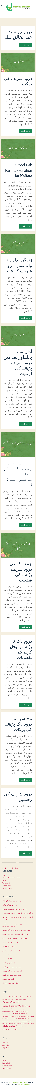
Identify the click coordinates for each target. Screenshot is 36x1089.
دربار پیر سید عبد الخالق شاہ (11, 901)
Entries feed (6, 1063)
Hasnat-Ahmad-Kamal (7, 1014)
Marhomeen (11, 1018)
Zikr (15, 1029)
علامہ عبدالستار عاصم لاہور (11, 950)
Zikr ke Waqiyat (7, 888)
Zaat (11, 1029)
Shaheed (32, 1023)
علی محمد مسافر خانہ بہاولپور (12, 971)
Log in (4, 1060)
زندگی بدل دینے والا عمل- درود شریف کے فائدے (17, 913)
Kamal (32, 1016)
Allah (11, 996)
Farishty (22, 1009)
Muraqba (27, 1018)
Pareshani (14, 1021)
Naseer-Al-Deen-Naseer (6, 1021)
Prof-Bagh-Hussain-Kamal (22, 1021)
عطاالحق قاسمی (8, 959)
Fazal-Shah (27, 1009)
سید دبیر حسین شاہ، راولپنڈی (12, 967)
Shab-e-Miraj (26, 1023)
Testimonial (6, 883)
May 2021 (5, 1048)
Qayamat (4, 1023)
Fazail (4, 880)
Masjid (15, 1018)
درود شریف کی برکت (9, 905)
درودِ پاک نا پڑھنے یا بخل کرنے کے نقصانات (15, 934)
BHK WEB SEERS (24, 1084)
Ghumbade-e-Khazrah (6, 1011)
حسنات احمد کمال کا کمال (11, 983)
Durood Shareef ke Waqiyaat (11, 878)
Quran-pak (10, 1023)
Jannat (28, 1016)
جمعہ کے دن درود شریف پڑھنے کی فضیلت (16, 930)
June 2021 (5, 1045)
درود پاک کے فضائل (8, 946)
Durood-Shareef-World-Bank (16, 1006)
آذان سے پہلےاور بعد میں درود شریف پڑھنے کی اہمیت (17, 918)
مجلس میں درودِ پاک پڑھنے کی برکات (14, 938)
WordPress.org (7, 1068)
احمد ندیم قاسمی (8, 979)
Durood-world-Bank (8, 1009)
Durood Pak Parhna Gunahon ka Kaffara (14, 909)
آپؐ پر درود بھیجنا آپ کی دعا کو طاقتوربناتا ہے (15, 925)
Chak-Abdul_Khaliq (6, 999)
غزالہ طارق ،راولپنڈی (9, 963)
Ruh (14, 1023)
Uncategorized (6, 885)
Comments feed (7, 1066)
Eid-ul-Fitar (17, 1009)
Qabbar (29, 1021)
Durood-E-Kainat (22, 999)
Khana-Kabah (5, 1018)
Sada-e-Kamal (20, 1023)
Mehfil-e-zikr (21, 1018)
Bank (21, 996)
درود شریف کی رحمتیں (10, 942)
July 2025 (5, 1042)
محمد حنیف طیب (8, 955)
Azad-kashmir (16, 996)
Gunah (13, 1011)
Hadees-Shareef (24, 1011)
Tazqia (25, 1026)
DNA (12, 999)
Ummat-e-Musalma (6, 1029)
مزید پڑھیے (25, 44)
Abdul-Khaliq (5, 996)
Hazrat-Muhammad (20, 1014)
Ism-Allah (23, 1016)
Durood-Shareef (10, 1002)
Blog (3, 875)
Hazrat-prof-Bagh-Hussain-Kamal (11, 1016)
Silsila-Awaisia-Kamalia (12, 1026)
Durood (16, 999)
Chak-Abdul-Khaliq (27, 996)
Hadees (18, 1011)
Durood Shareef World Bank (18, 1082)
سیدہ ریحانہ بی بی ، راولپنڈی (11, 975)
